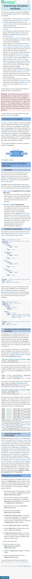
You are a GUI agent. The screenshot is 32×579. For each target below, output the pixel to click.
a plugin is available (20, 38)
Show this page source (24, 566)
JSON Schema (26, 213)
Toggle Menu (4, 577)
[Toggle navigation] (29, 1)
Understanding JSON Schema (19, 215)
